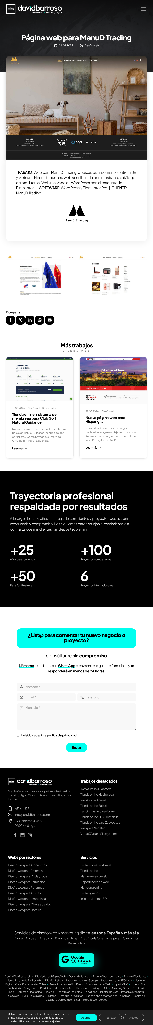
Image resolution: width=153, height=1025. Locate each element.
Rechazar (110, 1017)
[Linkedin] (22, 835)
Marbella (31, 938)
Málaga (18, 938)
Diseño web (92, 45)
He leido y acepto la (49, 735)
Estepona (46, 938)
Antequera (112, 938)
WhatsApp (66, 665)
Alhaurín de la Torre (91, 938)
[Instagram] (29, 835)
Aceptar (86, 1017)
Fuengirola (61, 938)
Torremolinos (130, 938)
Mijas (74, 938)
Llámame (26, 665)
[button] (10, 320)
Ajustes (133, 1017)
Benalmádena (76, 943)
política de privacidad (62, 735)
